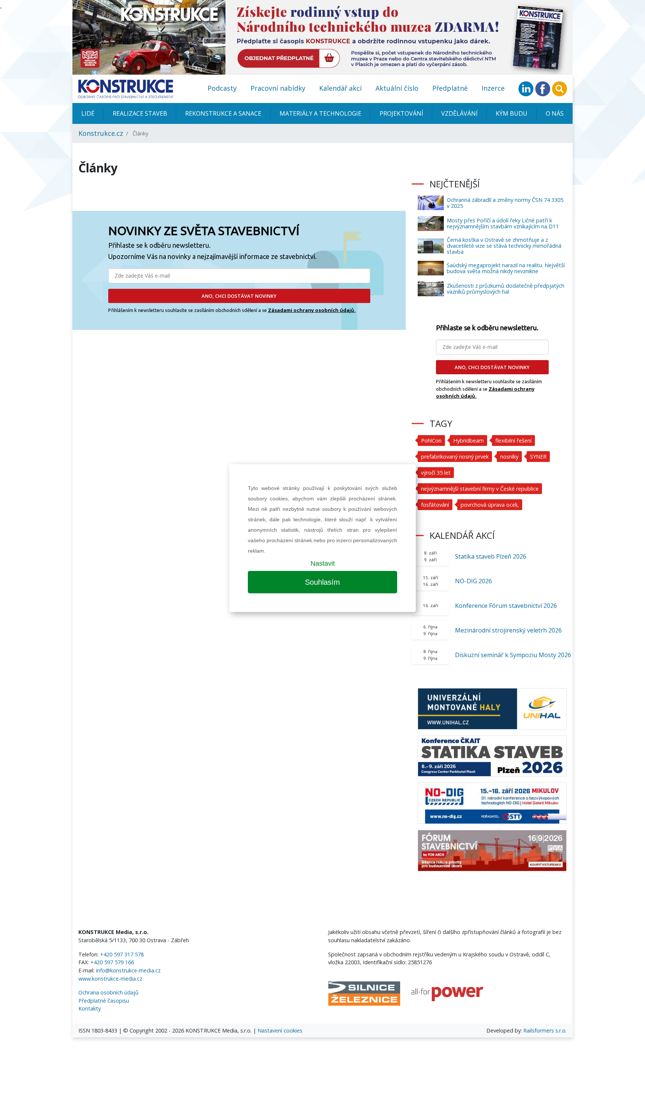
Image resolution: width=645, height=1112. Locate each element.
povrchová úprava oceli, (490, 504)
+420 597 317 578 (122, 954)
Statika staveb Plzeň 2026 (490, 556)
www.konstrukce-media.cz (110, 978)
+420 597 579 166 (112, 962)
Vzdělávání (459, 113)
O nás (555, 113)
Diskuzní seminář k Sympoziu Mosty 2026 (513, 655)
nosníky (509, 456)
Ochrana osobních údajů (108, 992)
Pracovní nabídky (277, 88)
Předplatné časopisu (103, 1000)
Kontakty (89, 1008)
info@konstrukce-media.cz (128, 970)
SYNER (538, 456)
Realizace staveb (140, 113)
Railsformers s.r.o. (545, 1030)
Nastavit (323, 563)
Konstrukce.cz (100, 133)
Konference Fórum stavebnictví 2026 (506, 606)
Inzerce (493, 88)
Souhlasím (322, 582)
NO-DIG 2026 (473, 581)
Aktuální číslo (397, 88)
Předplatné (450, 88)
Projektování (401, 113)
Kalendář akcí (340, 88)
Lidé (87, 113)
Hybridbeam (468, 440)
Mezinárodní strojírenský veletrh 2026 (508, 630)
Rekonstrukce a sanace (223, 113)
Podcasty (222, 88)
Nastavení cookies (280, 1030)
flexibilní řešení (513, 440)
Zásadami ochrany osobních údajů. (312, 310)
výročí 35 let (436, 472)
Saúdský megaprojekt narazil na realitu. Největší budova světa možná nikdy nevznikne (506, 268)
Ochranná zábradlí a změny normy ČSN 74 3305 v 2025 (505, 202)
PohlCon (431, 440)
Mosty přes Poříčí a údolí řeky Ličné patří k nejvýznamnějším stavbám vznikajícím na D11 (503, 223)
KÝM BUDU (511, 113)
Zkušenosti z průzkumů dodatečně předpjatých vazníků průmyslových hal (505, 288)
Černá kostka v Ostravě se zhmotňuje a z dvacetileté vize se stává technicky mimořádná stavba (504, 245)
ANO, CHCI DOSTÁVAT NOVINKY (239, 296)
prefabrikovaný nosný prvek (455, 456)
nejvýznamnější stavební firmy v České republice (480, 488)
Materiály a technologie (320, 113)
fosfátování (435, 504)
